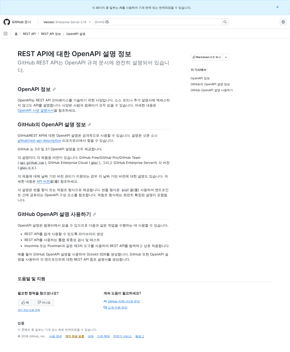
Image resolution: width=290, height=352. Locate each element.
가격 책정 (103, 336)
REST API (29, 33)
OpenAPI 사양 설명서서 (36, 110)
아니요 (46, 302)
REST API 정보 (51, 33)
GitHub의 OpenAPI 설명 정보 (52, 124)
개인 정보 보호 (74, 336)
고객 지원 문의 (117, 307)
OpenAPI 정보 (34, 89)
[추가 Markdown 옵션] (226, 57)
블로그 (139, 336)
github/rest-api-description (39, 140)
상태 (91, 336)
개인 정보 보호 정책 (29, 310)
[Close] (278, 6)
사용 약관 (55, 336)
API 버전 (43, 181)
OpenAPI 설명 (75, 33)
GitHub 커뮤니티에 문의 (124, 301)
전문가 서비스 (122, 336)
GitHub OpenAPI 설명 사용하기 (54, 214)
